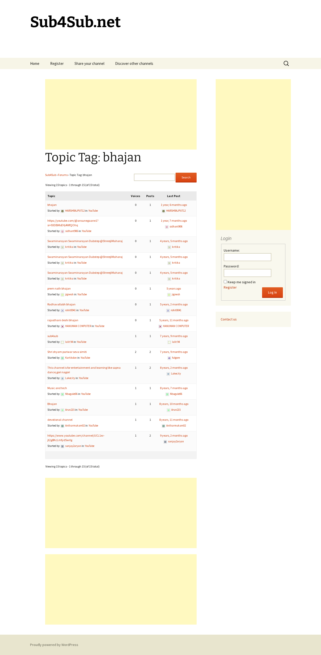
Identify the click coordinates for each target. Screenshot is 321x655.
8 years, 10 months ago (173, 404)
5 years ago (174, 288)
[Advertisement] (121, 114)
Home (34, 63)
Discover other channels (134, 63)
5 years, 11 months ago (173, 320)
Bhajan (52, 404)
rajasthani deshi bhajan (62, 320)
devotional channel (59, 420)
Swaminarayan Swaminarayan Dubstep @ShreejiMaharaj (85, 241)
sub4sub (52, 336)
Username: (232, 250)
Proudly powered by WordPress (54, 644)
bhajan (52, 205)
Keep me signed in (242, 282)
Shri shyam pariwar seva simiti (67, 352)
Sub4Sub (50, 175)
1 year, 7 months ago (174, 220)
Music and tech (57, 388)
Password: (231, 266)
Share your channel (89, 63)
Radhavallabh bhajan (61, 304)
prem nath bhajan (59, 288)
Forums (63, 175)
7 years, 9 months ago (174, 336)
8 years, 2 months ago (174, 367)
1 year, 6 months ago (174, 205)
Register (57, 63)
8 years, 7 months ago (174, 388)
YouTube (93, 210)
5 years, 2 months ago (174, 304)
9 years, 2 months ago (174, 435)
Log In (272, 292)
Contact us (229, 319)
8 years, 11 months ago (173, 420)
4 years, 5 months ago (174, 241)
